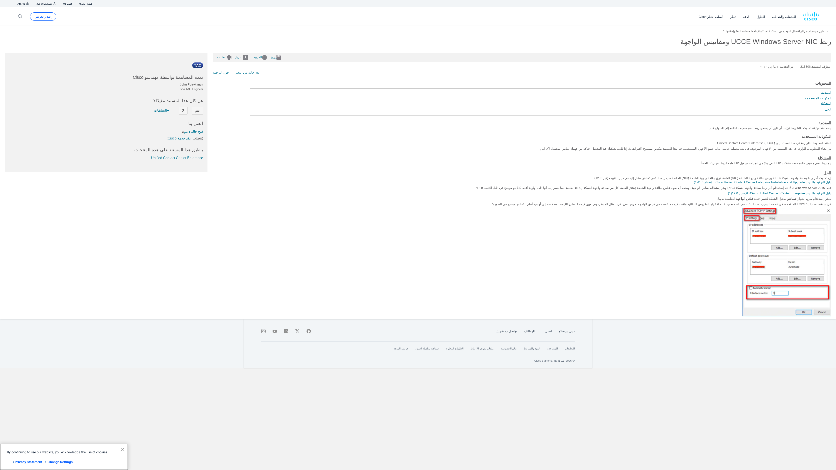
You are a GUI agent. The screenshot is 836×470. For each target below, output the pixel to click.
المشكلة (826, 103)
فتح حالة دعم (193, 131)
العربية (257, 57)
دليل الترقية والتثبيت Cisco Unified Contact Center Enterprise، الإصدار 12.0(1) (779, 193)
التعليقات (160, 110)
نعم (197, 110)
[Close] (122, 449)
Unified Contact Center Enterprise (177, 158)
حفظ (274, 58)
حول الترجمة (221, 72)
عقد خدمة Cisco (180, 138)
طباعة (221, 57)
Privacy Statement (28, 462)
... (830, 31)
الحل (828, 109)
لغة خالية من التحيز (247, 72)
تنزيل (237, 57)
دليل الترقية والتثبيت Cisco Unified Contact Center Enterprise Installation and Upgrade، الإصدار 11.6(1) (762, 182)
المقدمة (826, 92)
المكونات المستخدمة (818, 98)
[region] (64, 457)
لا (183, 110)
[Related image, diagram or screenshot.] (786, 315)
